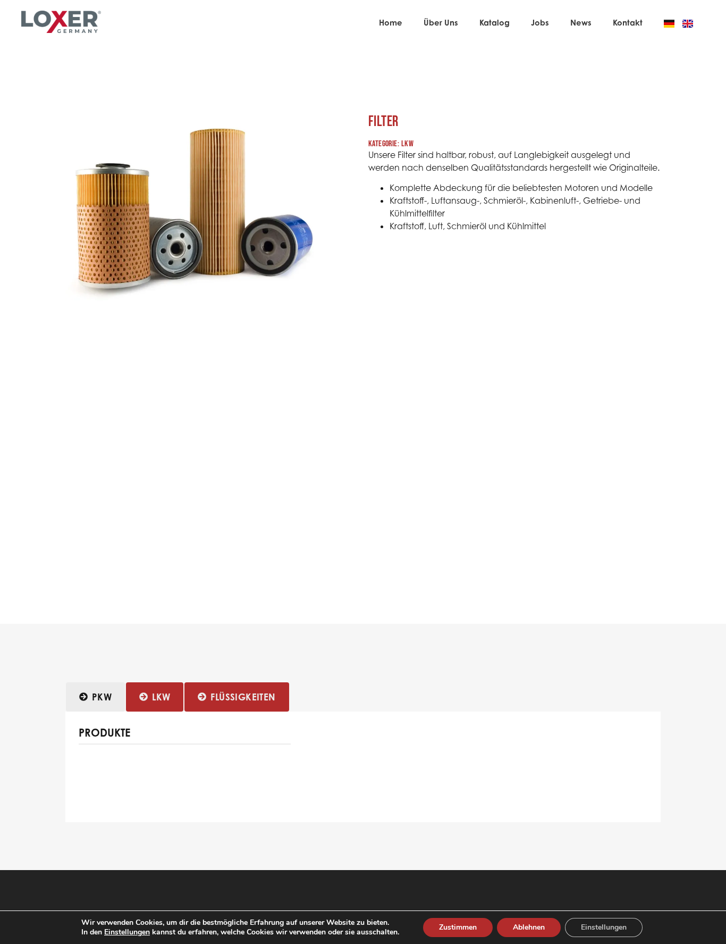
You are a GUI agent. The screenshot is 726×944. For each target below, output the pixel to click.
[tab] (95, 697)
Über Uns (441, 23)
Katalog (494, 23)
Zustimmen (458, 927)
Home (390, 23)
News (581, 23)
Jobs (540, 23)
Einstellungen (127, 932)
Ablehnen (529, 927)
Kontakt (628, 23)
